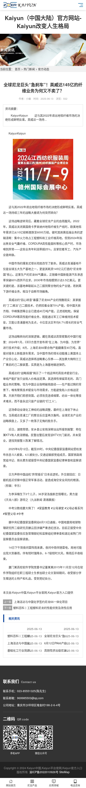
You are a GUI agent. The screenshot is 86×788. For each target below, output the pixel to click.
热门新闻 (29, 69)
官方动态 (43, 69)
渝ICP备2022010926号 (43, 772)
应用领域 (54, 785)
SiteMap (64, 772)
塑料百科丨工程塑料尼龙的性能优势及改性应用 (42, 608)
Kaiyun (13, 133)
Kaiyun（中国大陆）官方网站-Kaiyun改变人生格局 (43, 22)
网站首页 (11, 785)
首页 (17, 69)
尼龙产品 (32, 785)
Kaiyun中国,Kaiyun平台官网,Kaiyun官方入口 (40, 592)
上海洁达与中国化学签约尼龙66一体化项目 (41, 602)
